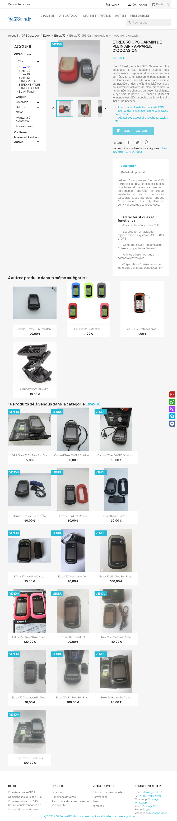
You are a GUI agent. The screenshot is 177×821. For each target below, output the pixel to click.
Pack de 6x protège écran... (142, 329)
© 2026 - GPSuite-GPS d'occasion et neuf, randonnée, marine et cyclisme (89, 816)
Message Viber (151, 806)
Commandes (100, 796)
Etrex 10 (24, 74)
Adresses (98, 805)
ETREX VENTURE (30, 85)
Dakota (20, 107)
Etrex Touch (27, 91)
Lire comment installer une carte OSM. (141, 107)
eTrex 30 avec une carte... (29, 576)
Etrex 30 (24, 67)
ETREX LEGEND (29, 88)
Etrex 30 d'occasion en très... (29, 697)
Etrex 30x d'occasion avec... (116, 637)
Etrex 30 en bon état (73, 637)
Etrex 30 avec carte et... (116, 516)
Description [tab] (128, 166)
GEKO (19, 112)
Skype (146, 809)
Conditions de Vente (64, 796)
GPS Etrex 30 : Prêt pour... (30, 758)
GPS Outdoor (69, 16)
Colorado (22, 102)
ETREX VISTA (27, 81)
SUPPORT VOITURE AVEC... (34, 389)
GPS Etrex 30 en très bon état (30, 455)
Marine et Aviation (97, 16)
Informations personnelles (108, 792)
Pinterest (146, 142)
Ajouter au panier (133, 131)
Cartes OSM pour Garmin (23, 809)
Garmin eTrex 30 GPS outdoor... (73, 455)
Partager (128, 142)
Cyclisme (48, 16)
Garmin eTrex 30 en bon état (30, 516)
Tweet (137, 142)
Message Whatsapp (146, 800)
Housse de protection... (88, 329)
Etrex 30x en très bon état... (116, 576)
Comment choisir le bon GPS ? (26, 796)
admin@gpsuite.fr (152, 792)
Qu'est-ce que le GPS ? (21, 792)
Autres (120, 16)
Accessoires (24, 126)
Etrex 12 (24, 78)
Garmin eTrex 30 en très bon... (35, 329)
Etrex (19, 61)
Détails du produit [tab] (133, 172)
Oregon (21, 97)
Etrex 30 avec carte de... (73, 576)
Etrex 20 (24, 71)
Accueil (23, 47)
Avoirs (96, 801)
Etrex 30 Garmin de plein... (116, 697)
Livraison (57, 792)
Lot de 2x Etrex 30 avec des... (29, 637)
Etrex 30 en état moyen (73, 516)
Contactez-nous (19, 4)
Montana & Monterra (23, 119)
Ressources (140, 16)
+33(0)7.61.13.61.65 (150, 795)
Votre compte (103, 786)
